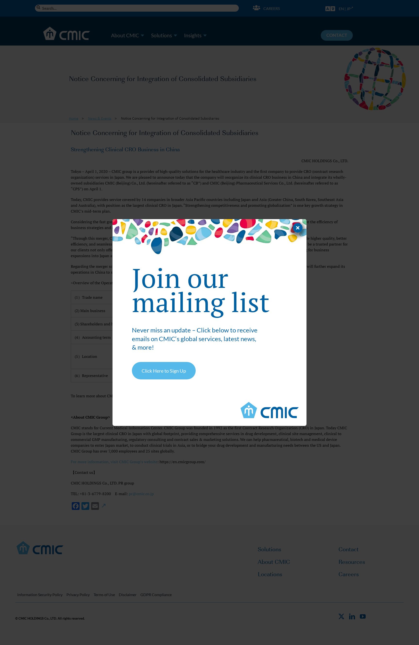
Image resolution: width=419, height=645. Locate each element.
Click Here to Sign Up (164, 371)
